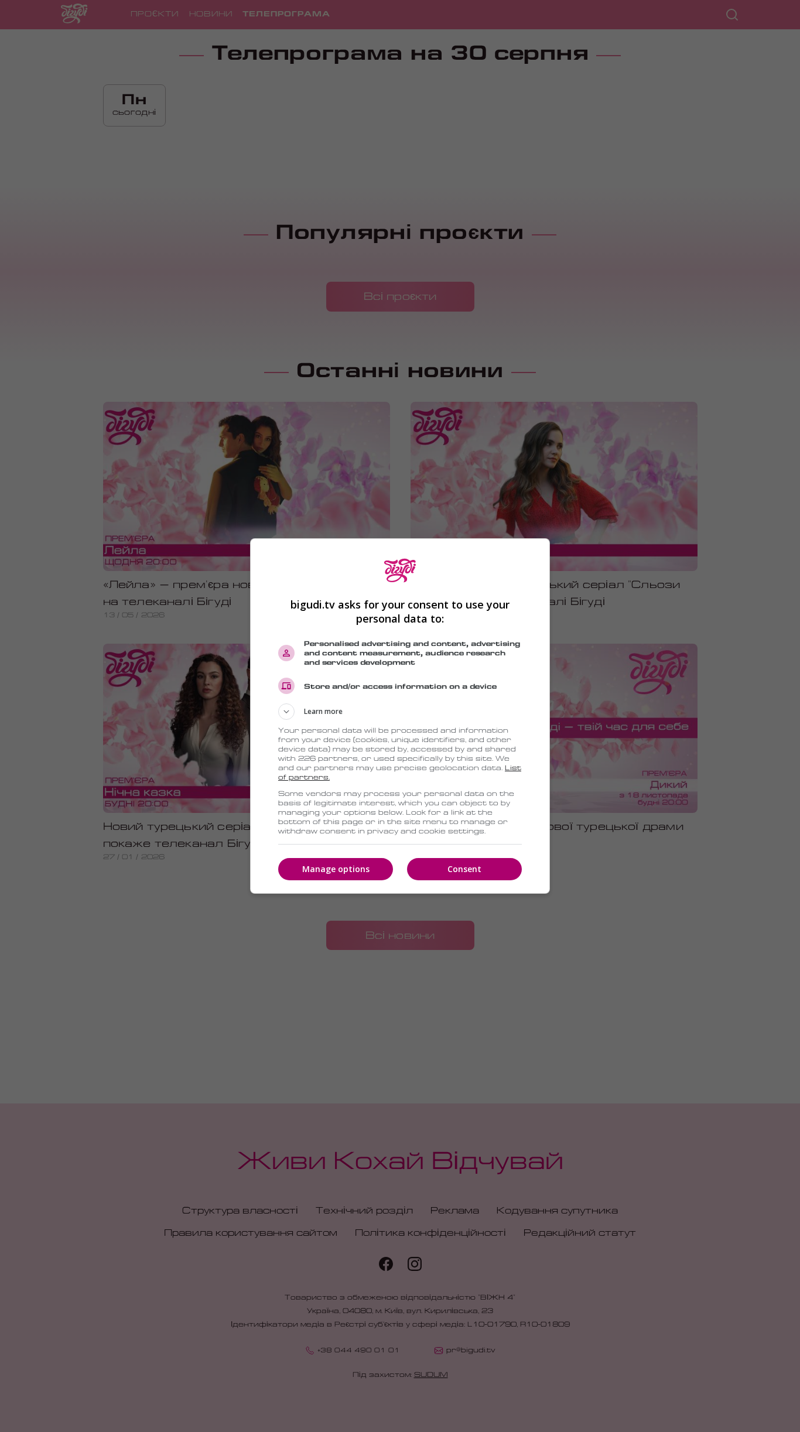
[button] (400, 711)
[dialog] (400, 716)
